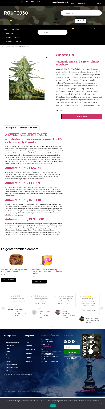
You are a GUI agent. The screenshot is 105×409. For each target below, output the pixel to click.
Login (72, 3)
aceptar (53, 406)
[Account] (56, 19)
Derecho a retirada (11, 355)
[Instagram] (73, 341)
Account (56, 22)
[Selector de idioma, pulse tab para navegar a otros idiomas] (22, 20)
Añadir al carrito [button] (8, 280)
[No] (101, 403)
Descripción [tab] (11, 128)
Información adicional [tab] (28, 128)
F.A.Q (7, 370)
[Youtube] (69, 341)
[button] (46, 57)
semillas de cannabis (12, 37)
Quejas (8, 358)
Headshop (9, 41)
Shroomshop (10, 33)
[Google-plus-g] (65, 341)
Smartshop (15, 29)
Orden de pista (10, 345)
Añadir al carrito (82, 116)
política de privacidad (11, 364)
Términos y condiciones (12, 342)
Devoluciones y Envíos (12, 367)
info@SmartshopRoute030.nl (51, 352)
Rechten (99, 3)
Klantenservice (81, 3)
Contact (19, 41)
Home (5, 29)
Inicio (3, 47)
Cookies (8, 348)
